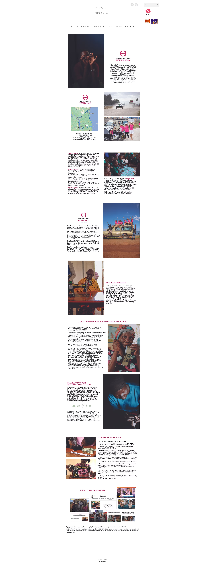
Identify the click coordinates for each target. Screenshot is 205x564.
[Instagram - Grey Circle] (136, 4)
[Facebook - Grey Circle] (132, 4)
